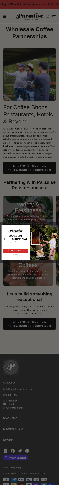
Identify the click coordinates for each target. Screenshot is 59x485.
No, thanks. (15, 254)
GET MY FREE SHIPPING (15, 250)
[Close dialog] (2, 226)
